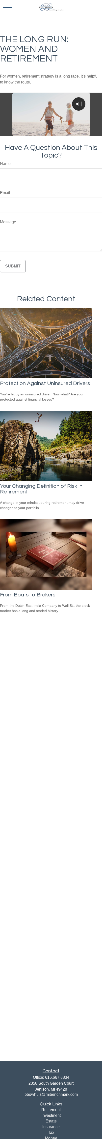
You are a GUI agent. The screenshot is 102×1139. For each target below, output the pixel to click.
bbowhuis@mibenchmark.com (51, 1094)
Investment (51, 1115)
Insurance (51, 1127)
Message (8, 222)
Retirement (51, 1110)
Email (5, 193)
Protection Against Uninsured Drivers (45, 383)
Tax (51, 1132)
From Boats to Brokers (27, 595)
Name (5, 164)
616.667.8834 (57, 1077)
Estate (51, 1121)
